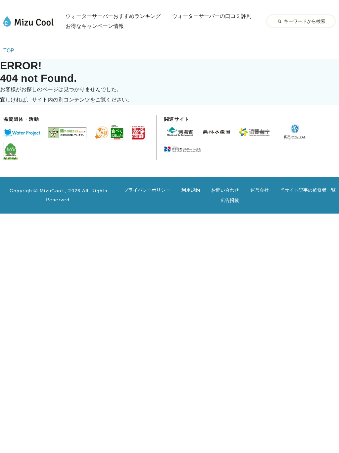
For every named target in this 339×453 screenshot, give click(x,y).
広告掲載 (229, 200)
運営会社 (259, 190)
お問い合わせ (225, 190)
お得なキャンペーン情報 (95, 26)
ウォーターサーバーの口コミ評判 (212, 16)
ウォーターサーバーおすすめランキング (113, 16)
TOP (8, 50)
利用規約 (190, 190)
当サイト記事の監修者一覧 (308, 190)
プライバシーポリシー (147, 190)
